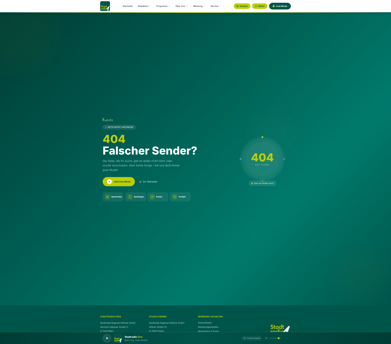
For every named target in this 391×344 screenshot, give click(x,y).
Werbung (198, 6)
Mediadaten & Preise (208, 331)
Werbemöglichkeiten (208, 327)
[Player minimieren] (286, 338)
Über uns (180, 6)
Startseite (128, 6)
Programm (162, 6)
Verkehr (244, 6)
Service (214, 6)
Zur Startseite (150, 181)
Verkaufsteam (205, 322)
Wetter (261, 6)
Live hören (281, 6)
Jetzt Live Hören (122, 181)
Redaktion (143, 6)
